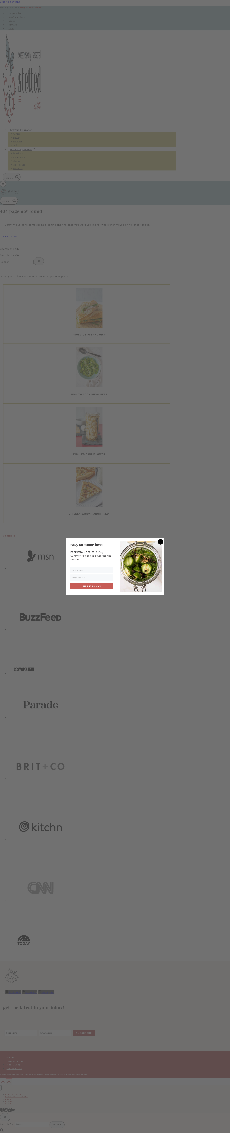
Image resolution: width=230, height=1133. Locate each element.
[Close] (160, 542)
